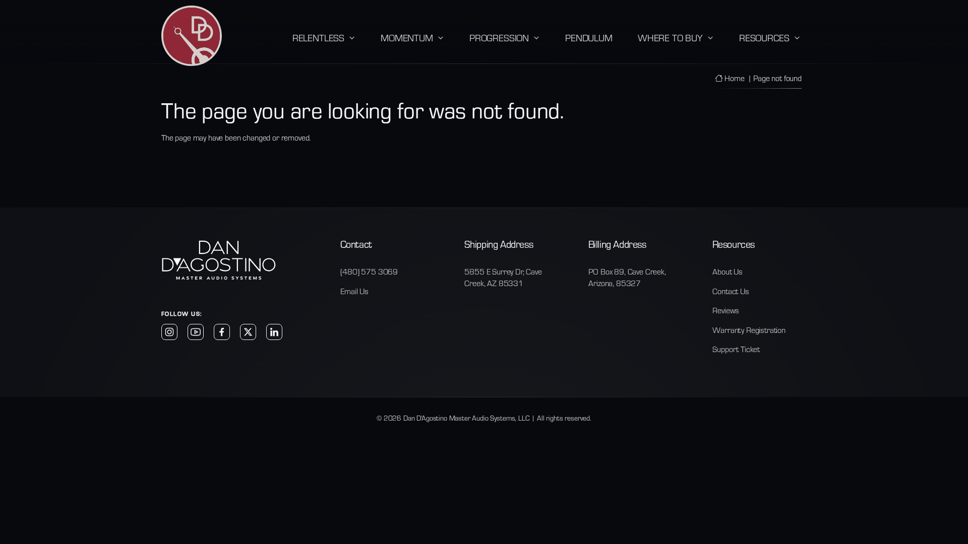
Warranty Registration (748, 329)
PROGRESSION (499, 37)
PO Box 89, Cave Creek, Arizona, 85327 (627, 277)
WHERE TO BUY (670, 37)
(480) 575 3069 (369, 271)
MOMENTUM (407, 37)
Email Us (354, 291)
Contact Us (730, 291)
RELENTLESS (318, 37)
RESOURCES (764, 37)
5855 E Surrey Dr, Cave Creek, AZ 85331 (502, 277)
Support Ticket (736, 349)
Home (733, 78)
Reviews (725, 310)
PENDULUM (589, 37)
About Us (727, 271)
